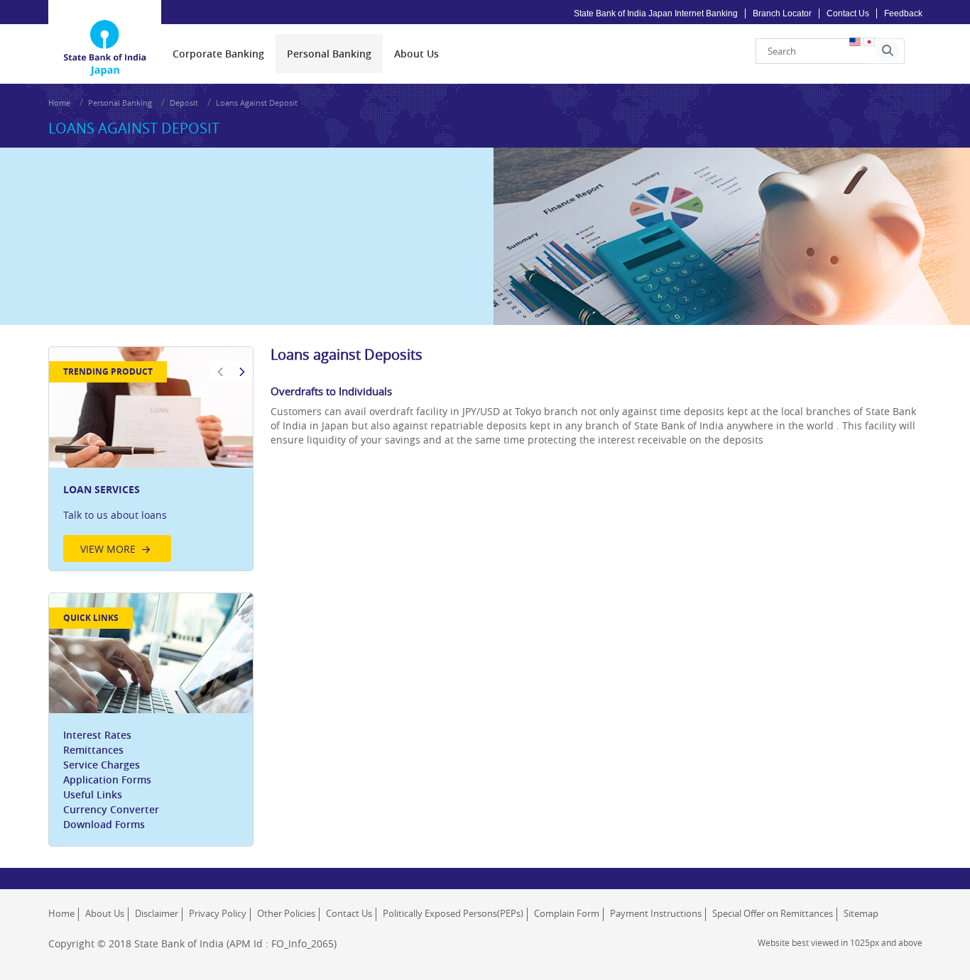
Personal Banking (120, 102)
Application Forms (107, 779)
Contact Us (848, 13)
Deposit (184, 102)
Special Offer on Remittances (772, 913)
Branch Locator (782, 13)
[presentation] (218, 53)
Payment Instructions (656, 913)
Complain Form (566, 913)
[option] (151, 459)
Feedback (903, 13)
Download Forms (104, 824)
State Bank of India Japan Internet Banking (656, 13)
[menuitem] (218, 53)
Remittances (93, 749)
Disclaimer (156, 913)
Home (59, 102)
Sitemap (861, 913)
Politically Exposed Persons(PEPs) (453, 913)
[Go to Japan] (105, 29)
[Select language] (869, 41)
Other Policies (286, 913)
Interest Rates (97, 735)
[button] (887, 51)
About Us (104, 913)
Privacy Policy (217, 913)
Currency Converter (111, 809)
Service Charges (101, 764)
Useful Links (92, 794)
